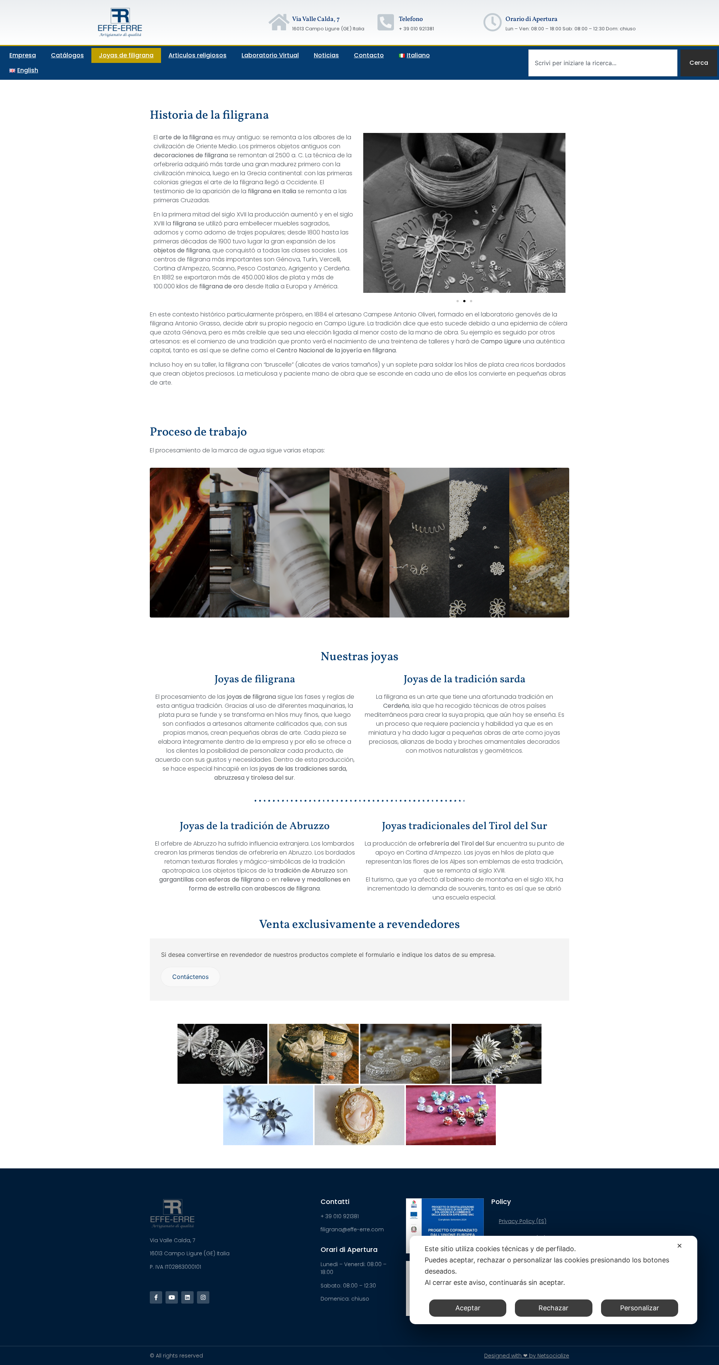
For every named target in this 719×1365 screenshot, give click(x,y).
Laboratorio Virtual (270, 55)
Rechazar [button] (553, 1308)
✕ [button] (679, 1246)
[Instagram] (203, 1297)
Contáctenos (190, 976)
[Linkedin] (187, 1297)
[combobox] (602, 62)
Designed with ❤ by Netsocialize (526, 1355)
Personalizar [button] (639, 1308)
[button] (457, 301)
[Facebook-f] (156, 1297)
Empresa (22, 55)
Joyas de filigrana (126, 55)
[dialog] (553, 1280)
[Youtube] (172, 1297)
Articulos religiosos (198, 55)
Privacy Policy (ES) (522, 1221)
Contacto (369, 55)
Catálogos (67, 55)
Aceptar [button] (467, 1308)
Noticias (326, 55)
